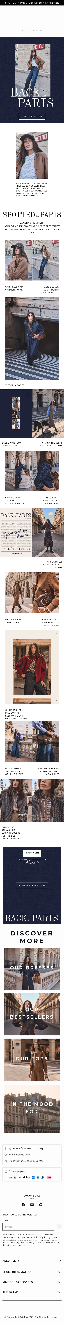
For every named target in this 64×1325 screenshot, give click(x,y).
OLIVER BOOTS (50, 622)
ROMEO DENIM (13, 768)
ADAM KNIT (52, 774)
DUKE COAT (8, 827)
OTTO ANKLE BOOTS (48, 293)
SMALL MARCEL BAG (48, 768)
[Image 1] (22, 817)
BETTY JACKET (51, 501)
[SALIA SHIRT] (59, 784)
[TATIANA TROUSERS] (59, 394)
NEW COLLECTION (32, 116)
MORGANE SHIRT (49, 771)
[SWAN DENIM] (27, 455)
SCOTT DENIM (51, 290)
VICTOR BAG (52, 504)
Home (24, 30)
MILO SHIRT (52, 498)
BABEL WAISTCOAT (12, 443)
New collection (36, 30)
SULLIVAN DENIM (14, 716)
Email (5, 1220)
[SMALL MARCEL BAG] (54, 726)
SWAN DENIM (12, 498)
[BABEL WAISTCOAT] (27, 394)
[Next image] (56, 700)
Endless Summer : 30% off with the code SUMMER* (32, 2)
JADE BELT (11, 501)
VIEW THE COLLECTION (32, 885)
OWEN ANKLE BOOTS (13, 839)
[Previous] (7, 374)
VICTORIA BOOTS (14, 385)
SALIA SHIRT (8, 830)
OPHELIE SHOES (14, 774)
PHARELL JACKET (52, 565)
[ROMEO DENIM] (27, 726)
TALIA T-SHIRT (13, 622)
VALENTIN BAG (50, 625)
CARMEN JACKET (14, 290)
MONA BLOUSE (10, 446)
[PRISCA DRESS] (59, 513)
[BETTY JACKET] (27, 577)
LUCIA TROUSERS (11, 833)
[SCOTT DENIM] (54, 244)
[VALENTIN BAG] (54, 577)
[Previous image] (56, 633)
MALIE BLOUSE (51, 287)
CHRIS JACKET (13, 710)
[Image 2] (32, 817)
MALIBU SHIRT (13, 713)
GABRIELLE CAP (14, 287)
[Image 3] (41, 817)
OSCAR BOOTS (54, 568)
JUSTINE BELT (12, 771)
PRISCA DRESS (54, 562)
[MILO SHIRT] (54, 455)
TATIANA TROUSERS (51, 443)
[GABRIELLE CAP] (27, 244)
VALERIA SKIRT (50, 619)
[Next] (56, 374)
